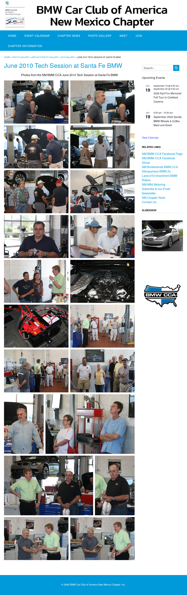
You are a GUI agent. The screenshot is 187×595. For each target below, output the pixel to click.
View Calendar (150, 137)
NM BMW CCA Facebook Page (162, 154)
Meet (123, 35)
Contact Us (149, 202)
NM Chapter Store (153, 197)
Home (12, 35)
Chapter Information (25, 46)
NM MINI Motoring (153, 184)
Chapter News (69, 35)
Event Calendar (37, 35)
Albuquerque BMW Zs (156, 171)
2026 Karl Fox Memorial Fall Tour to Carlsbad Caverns (167, 97)
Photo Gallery (100, 35)
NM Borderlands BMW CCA (160, 167)
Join (139, 35)
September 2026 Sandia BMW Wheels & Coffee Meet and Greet (168, 121)
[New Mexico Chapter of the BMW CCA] (93, 15)
